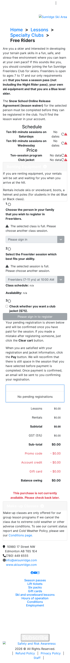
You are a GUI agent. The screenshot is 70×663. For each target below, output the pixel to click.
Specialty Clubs (27, 35)
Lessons (39, 29)
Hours (41, 7)
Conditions (45, 3)
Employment (35, 605)
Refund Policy (25, 653)
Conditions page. (21, 535)
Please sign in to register (35, 316)
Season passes (35, 580)
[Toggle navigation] (5, 17)
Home (16, 29)
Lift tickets (35, 584)
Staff (37, 658)
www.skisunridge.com (21, 565)
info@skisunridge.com (21, 560)
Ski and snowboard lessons (35, 594)
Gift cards (35, 591)
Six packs (35, 587)
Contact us (15, 5)
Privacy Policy (51, 653)
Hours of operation (35, 598)
